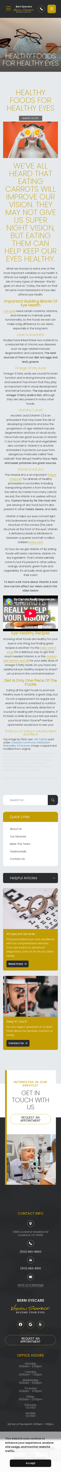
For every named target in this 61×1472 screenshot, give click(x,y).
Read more (15, 964)
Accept (30, 1463)
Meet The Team (20, 844)
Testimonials (18, 851)
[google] (30, 1324)
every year (36, 542)
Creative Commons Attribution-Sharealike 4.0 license (27, 744)
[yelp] (40, 1324)
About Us (16, 829)
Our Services (18, 836)
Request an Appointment (30, 1119)
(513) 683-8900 (30, 1251)
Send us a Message (30, 1285)
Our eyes (9, 311)
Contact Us (17, 859)
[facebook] (20, 1324)
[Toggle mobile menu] (8, 8)
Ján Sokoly (40, 739)
